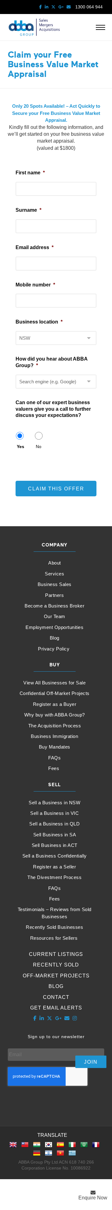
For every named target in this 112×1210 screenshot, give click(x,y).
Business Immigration (54, 736)
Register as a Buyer (55, 704)
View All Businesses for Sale (54, 682)
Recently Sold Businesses (54, 927)
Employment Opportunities (54, 627)
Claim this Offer (56, 488)
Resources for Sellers (54, 938)
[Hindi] (36, 1146)
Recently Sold (56, 964)
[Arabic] (84, 1146)
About (54, 562)
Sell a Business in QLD (54, 823)
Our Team (54, 616)
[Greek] (72, 1155)
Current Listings (56, 954)
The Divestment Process (54, 877)
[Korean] (48, 1146)
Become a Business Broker (54, 605)
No (38, 446)
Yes (20, 446)
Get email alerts (56, 1007)
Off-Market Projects (56, 975)
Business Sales (55, 584)
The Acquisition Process (54, 725)
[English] (13, 1146)
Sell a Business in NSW (54, 802)
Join (91, 1062)
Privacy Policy (53, 648)
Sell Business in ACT (54, 845)
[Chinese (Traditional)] (25, 1146)
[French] (96, 1146)
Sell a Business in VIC (54, 813)
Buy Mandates (54, 746)
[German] (36, 1155)
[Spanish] (60, 1146)
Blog (54, 637)
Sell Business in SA (54, 834)
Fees (53, 768)
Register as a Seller (54, 866)
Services (54, 573)
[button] (92, 1195)
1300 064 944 (89, 6)
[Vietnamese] (60, 1155)
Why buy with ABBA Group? (54, 714)
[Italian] (72, 1146)
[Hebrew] (48, 1155)
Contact (56, 997)
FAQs (54, 757)
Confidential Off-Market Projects (55, 693)
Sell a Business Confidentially (54, 855)
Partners (54, 595)
